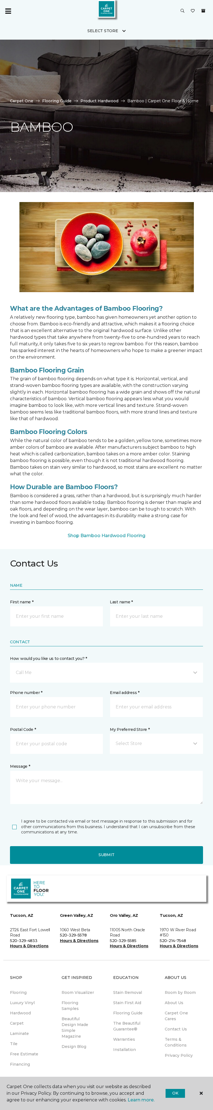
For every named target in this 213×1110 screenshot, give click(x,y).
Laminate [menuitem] (19, 1033)
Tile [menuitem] (13, 1043)
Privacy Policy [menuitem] (179, 1055)
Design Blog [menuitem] (74, 1046)
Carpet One (21, 100)
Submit (106, 854)
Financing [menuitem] (20, 1064)
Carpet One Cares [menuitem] (176, 1016)
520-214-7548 (173, 940)
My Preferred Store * (129, 729)
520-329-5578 (73, 935)
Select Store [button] (102, 30)
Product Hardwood (99, 100)
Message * (20, 766)
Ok (175, 1093)
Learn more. (141, 1100)
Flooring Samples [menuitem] (70, 1005)
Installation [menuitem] (124, 1049)
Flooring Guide (57, 100)
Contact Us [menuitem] (176, 1029)
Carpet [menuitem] (17, 1023)
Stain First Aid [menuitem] (127, 1002)
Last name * (121, 602)
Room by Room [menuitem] (180, 992)
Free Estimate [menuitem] (24, 1054)
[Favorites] (192, 11)
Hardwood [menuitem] (20, 1013)
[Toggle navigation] (8, 11)
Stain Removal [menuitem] (127, 992)
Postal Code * (23, 729)
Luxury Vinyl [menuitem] (22, 1002)
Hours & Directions (29, 945)
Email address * (125, 693)
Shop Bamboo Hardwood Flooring (106, 535)
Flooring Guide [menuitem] (128, 1013)
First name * (22, 602)
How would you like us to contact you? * (48, 658)
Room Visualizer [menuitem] (78, 992)
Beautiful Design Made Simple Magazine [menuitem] (75, 1027)
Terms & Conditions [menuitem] (176, 1042)
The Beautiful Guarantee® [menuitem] (126, 1026)
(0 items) (203, 11)
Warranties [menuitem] (124, 1039)
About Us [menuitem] (174, 1002)
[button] (182, 11)
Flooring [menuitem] (18, 992)
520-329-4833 (23, 940)
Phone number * (26, 693)
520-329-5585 (123, 940)
